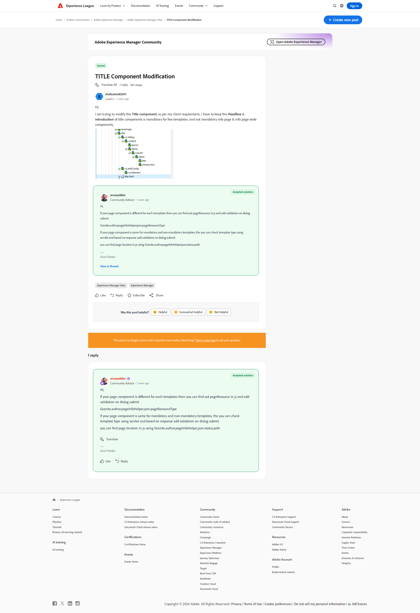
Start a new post (205, 340)
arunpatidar (118, 195)
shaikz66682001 (115, 94)
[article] (176, 420)
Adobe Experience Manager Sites (145, 19)
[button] (343, 20)
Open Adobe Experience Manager (299, 42)
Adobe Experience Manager (108, 19)
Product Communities (78, 19)
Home (59, 19)
